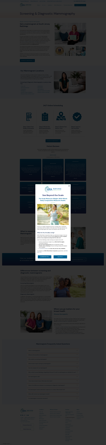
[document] (53, 222)
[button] (69, 185)
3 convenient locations (43, 248)
